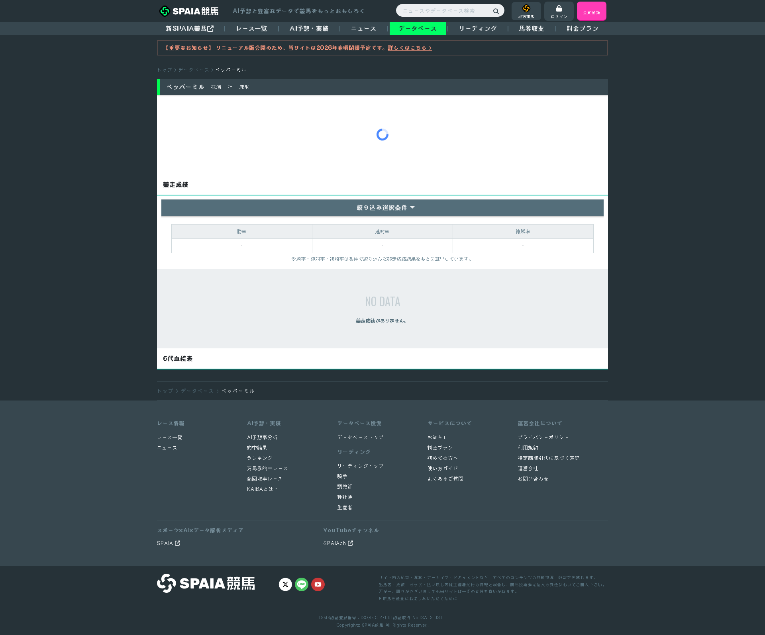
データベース (418, 28)
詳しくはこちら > (410, 48)
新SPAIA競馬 (186, 28)
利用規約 (528, 447)
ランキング (260, 458)
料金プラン (440, 447)
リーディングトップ (360, 466)
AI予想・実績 (309, 28)
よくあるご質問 (446, 478)
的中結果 (257, 447)
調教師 (345, 486)
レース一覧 (252, 28)
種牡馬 (345, 497)
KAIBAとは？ (263, 489)
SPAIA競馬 (373, 625)
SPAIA (166, 543)
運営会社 (528, 468)
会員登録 (591, 12)
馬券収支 (532, 28)
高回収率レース (265, 478)
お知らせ (438, 437)
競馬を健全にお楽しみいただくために (419, 598)
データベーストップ (360, 437)
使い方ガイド (443, 468)
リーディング (478, 28)
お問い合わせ (533, 478)
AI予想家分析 (262, 437)
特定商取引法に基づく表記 (549, 458)
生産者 (345, 507)
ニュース (364, 28)
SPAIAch (336, 543)
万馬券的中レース (267, 468)
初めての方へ (443, 458)
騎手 (342, 476)
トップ (165, 69)
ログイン (559, 16)
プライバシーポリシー (544, 437)
